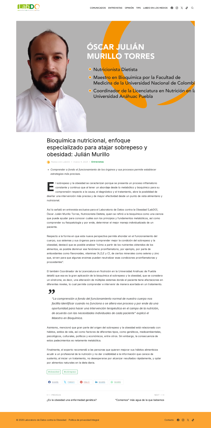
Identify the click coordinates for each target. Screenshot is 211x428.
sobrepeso (70, 371)
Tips (138, 7)
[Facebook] (172, 8)
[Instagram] (177, 8)
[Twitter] (182, 8)
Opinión (129, 7)
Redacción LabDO (60, 161)
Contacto (169, 420)
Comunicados (98, 7)
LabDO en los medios (155, 7)
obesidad (54, 371)
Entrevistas (115, 7)
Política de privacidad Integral (84, 420)
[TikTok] (187, 8)
